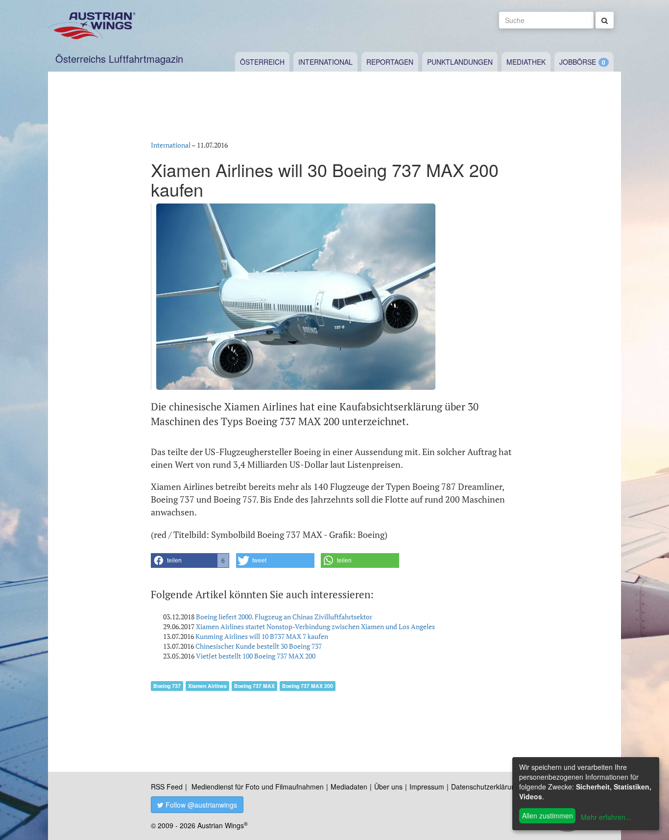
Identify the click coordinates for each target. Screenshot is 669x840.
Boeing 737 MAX (254, 685)
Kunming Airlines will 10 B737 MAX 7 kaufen (261, 636)
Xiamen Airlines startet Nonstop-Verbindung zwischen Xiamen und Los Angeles (315, 626)
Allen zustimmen (547, 815)
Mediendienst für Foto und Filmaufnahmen (257, 786)
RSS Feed (167, 786)
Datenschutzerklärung (485, 786)
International (325, 62)
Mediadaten (349, 786)
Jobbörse (577, 62)
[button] (190, 560)
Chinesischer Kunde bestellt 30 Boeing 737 (258, 646)
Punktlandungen (460, 62)
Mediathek (526, 62)
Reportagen (389, 62)
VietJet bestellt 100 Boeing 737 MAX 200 (255, 656)
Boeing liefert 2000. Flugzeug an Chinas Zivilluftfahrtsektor (284, 616)
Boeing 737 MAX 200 (307, 685)
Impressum (426, 786)
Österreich (262, 62)
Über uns (388, 786)
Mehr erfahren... (606, 817)
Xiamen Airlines (207, 685)
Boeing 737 (167, 685)
